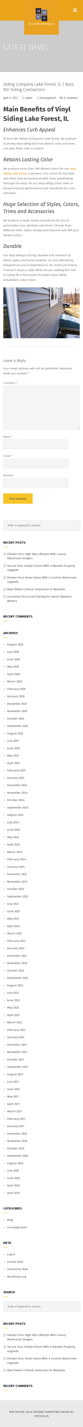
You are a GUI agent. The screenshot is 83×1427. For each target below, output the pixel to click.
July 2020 (13, 1170)
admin (29, 98)
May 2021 (13, 1096)
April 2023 (13, 926)
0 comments (71, 98)
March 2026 (14, 681)
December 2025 (17, 704)
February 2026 (16, 689)
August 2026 (15, 644)
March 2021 (14, 1111)
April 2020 (13, 1185)
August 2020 (15, 1163)
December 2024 (17, 785)
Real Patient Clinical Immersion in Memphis (36, 589)
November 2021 (17, 1052)
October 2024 (16, 800)
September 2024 (17, 807)
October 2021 (15, 1059)
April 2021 (13, 1104)
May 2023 (13, 918)
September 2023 (17, 896)
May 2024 (13, 837)
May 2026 (13, 666)
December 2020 (17, 1133)
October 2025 (15, 718)
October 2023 (15, 889)
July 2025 (13, 740)
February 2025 (16, 770)
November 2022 (17, 963)
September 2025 (17, 726)
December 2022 (17, 955)
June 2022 (13, 1000)
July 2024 (13, 822)
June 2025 (13, 748)
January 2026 (16, 696)
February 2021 (16, 1119)
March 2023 (14, 933)
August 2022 (15, 985)
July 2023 (13, 904)
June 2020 (13, 1178)
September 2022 (17, 978)
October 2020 (15, 1148)
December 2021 (17, 1044)
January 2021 (15, 1126)
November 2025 (17, 711)
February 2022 (16, 1030)
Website (8, 475)
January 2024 (16, 867)
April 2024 (13, 844)
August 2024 (15, 815)
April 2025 (13, 763)
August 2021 (15, 1074)
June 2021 (13, 1089)
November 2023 (17, 881)
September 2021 (17, 1067)
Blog (10, 1220)
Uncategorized (47, 98)
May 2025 (13, 755)
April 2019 (13, 1193)
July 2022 (13, 992)
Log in (11, 1254)
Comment (10, 383)
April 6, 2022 (10, 98)
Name (7, 436)
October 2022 (15, 970)
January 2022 (15, 1037)
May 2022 (13, 1007)
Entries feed (15, 1262)
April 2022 (13, 1015)
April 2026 (13, 674)
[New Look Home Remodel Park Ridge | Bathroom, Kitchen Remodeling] (41, 17)
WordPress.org (16, 1276)
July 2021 (13, 1081)
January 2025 (15, 778)
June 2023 (13, 911)
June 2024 (13, 829)
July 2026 (13, 652)
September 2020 (17, 1156)
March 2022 (14, 1022)
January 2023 (15, 948)
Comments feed (17, 1269)
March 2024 (14, 852)
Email (7, 456)
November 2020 (17, 1141)
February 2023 (16, 941)
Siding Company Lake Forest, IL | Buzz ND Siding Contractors (38, 87)
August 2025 (15, 733)
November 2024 (17, 792)
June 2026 (13, 659)
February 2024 (16, 859)
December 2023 (17, 874)
